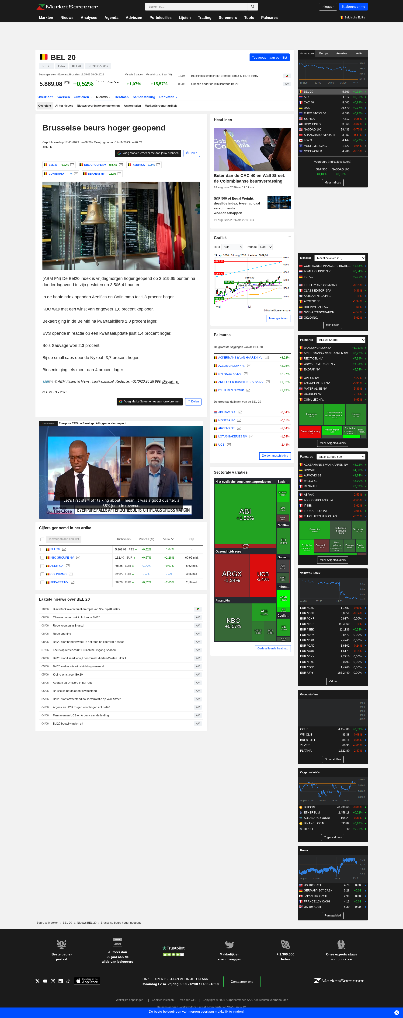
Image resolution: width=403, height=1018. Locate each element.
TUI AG (308, 276)
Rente (304, 850)
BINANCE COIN (314, 823)
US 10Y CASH (313, 885)
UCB (221, 444)
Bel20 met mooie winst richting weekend (78, 666)
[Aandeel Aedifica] (157, 165)
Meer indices (333, 182)
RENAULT (310, 486)
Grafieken (82, 97)
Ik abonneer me (353, 6)
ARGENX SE (226, 428)
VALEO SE (310, 481)
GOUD (304, 729)
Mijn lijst (305, 258)
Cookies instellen (163, 1000)
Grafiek (220, 238)
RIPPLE (309, 829)
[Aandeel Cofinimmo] (75, 174)
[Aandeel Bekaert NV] (118, 174)
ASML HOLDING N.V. (317, 271)
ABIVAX (309, 494)
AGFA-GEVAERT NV (317, 383)
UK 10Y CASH (313, 907)
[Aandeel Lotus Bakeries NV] (250, 436)
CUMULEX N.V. (314, 399)
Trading (205, 18)
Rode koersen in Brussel (68, 625)
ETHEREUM (312, 812)
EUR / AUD (307, 651)
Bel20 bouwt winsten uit (68, 723)
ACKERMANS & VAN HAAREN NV (240, 357)
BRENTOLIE (308, 740)
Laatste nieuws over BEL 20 (64, 599)
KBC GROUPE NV (62, 557)
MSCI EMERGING (315, 146)
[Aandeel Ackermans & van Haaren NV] (266, 357)
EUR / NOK (307, 635)
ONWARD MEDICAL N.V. (320, 364)
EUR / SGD (307, 667)
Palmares (269, 18)
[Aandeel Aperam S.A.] (239, 412)
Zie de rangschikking (275, 455)
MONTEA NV (226, 420)
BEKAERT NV (59, 582)
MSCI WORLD (313, 151)
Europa (324, 53)
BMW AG (309, 470)
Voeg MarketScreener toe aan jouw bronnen (150, 153)
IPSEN (308, 505)
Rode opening (62, 633)
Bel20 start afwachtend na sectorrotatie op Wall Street (87, 699)
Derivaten (167, 97)
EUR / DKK (307, 640)
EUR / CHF (307, 618)
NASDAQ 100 (312, 129)
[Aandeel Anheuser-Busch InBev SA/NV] (267, 382)
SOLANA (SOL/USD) (317, 818)
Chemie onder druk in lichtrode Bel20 (215, 84)
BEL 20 (55, 549)
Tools (249, 18)
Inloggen (328, 6)
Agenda (111, 18)
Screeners (228, 18)
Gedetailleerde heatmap (272, 648)
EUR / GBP (307, 613)
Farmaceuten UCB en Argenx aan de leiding (81, 715)
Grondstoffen (309, 694)
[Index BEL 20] (71, 165)
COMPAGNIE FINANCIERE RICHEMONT (327, 266)
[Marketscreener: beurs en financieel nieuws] (67, 6)
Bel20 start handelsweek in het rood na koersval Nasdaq (89, 642)
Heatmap (122, 97)
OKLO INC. (311, 317)
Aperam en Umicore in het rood (73, 682)
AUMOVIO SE (312, 475)
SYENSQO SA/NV (229, 374)
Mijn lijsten (333, 325)
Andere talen (132, 105)
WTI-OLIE (306, 734)
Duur (217, 247)
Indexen (308, 53)
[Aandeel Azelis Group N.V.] (248, 365)
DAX (307, 107)
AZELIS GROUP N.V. (231, 365)
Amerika (341, 53)
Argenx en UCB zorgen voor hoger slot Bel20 (81, 707)
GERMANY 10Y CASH (318, 890)
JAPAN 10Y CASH (315, 896)
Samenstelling (144, 97)
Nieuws (66, 18)
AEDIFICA (56, 565)
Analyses (89, 18)
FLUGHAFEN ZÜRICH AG (320, 516)
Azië (359, 53)
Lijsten (185, 18)
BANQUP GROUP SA (317, 347)
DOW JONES (312, 124)
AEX (306, 97)
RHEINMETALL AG (316, 307)
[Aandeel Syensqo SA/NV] (245, 374)
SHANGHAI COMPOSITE (320, 135)
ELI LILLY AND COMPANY (320, 285)
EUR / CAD (307, 645)
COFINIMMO (58, 574)
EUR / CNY (307, 656)
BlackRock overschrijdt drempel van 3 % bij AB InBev (224, 75)
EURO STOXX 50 (315, 113)
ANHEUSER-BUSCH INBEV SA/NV (240, 382)
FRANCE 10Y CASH (317, 901)
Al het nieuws (64, 105)
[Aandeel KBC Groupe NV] (120, 165)
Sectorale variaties (231, 472)
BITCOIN (309, 807)
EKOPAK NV (312, 369)
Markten (46, 18)
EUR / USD (307, 607)
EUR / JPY (306, 672)
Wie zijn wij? (188, 1000)
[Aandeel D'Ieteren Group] (247, 390)
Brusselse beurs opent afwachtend (75, 691)
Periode (252, 247)
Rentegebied (332, 915)
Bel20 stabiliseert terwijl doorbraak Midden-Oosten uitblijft (89, 658)
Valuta (333, 681)
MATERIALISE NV (315, 388)
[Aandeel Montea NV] (238, 420)
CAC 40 (309, 102)
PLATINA (306, 750)
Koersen (63, 97)
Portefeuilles (160, 18)
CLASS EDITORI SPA (317, 290)
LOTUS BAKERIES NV (232, 436)
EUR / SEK (307, 629)
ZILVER (305, 745)
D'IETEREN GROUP (231, 390)
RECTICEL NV (313, 358)
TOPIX (308, 140)
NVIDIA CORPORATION (319, 312)
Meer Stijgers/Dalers (333, 443)
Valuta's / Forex (310, 573)
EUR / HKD (307, 662)
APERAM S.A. (227, 412)
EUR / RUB (307, 624)
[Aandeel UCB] (228, 444)
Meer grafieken (278, 318)
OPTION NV (311, 378)
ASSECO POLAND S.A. (319, 500)
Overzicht (45, 97)
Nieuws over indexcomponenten (98, 105)
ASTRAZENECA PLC (317, 296)
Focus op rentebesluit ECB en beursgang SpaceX (84, 650)
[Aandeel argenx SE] (238, 428)
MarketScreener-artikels (161, 105)
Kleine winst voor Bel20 (68, 674)
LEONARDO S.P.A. (316, 511)
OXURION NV (313, 394)
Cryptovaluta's (310, 772)
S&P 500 (309, 118)
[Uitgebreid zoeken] (253, 7)
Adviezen (134, 18)
